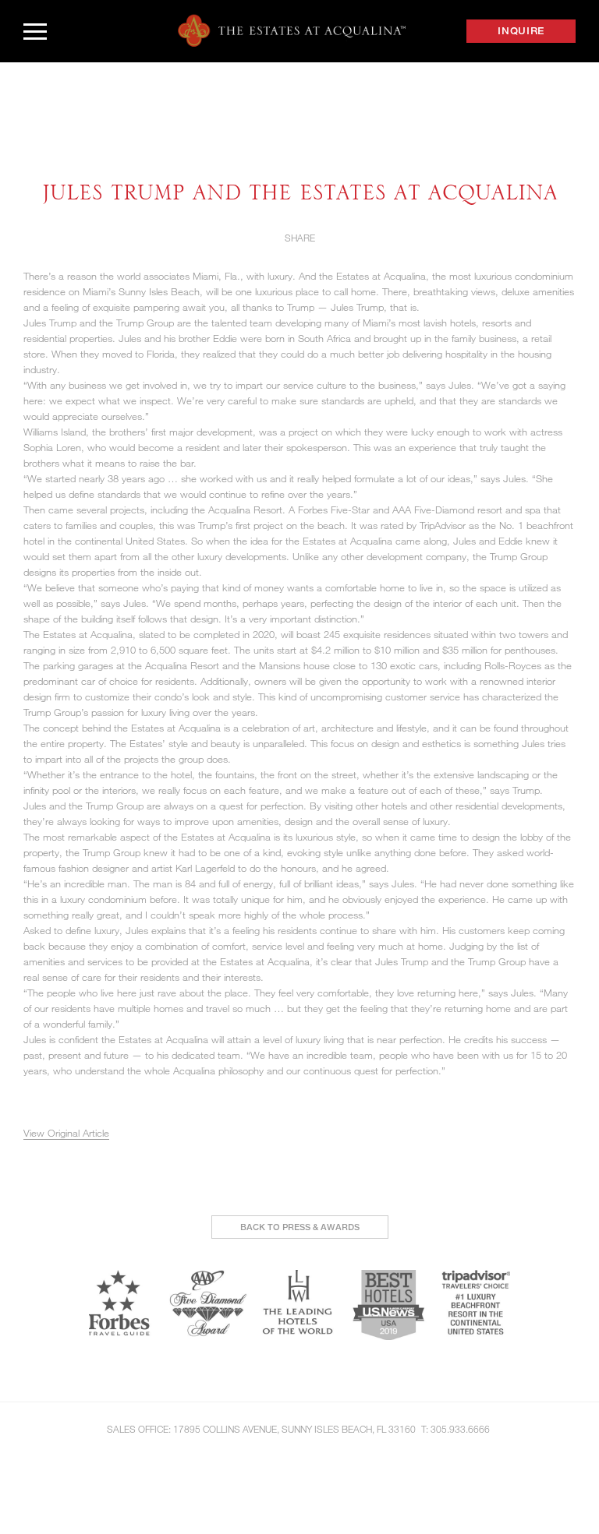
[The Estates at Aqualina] (292, 30)
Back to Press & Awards (300, 1227)
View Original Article (66, 1133)
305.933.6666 (460, 1429)
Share (300, 237)
